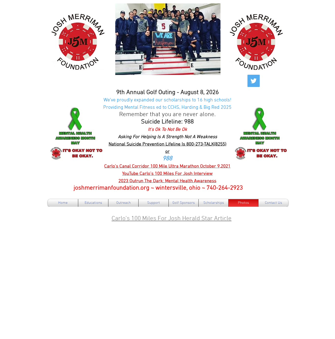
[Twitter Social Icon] (253, 81)
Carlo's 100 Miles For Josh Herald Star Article (172, 218)
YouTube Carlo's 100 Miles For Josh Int (160, 174)
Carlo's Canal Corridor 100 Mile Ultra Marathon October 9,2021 (167, 166)
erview (206, 174)
